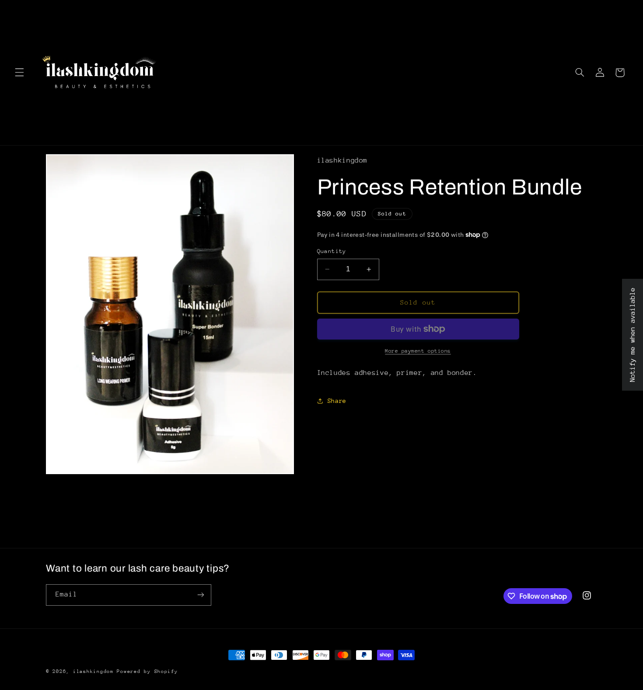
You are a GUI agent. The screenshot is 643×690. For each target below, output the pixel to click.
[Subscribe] (201, 595)
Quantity (331, 251)
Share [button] (337, 400)
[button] (19, 72)
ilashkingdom (95, 671)
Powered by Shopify (147, 671)
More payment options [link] (418, 351)
